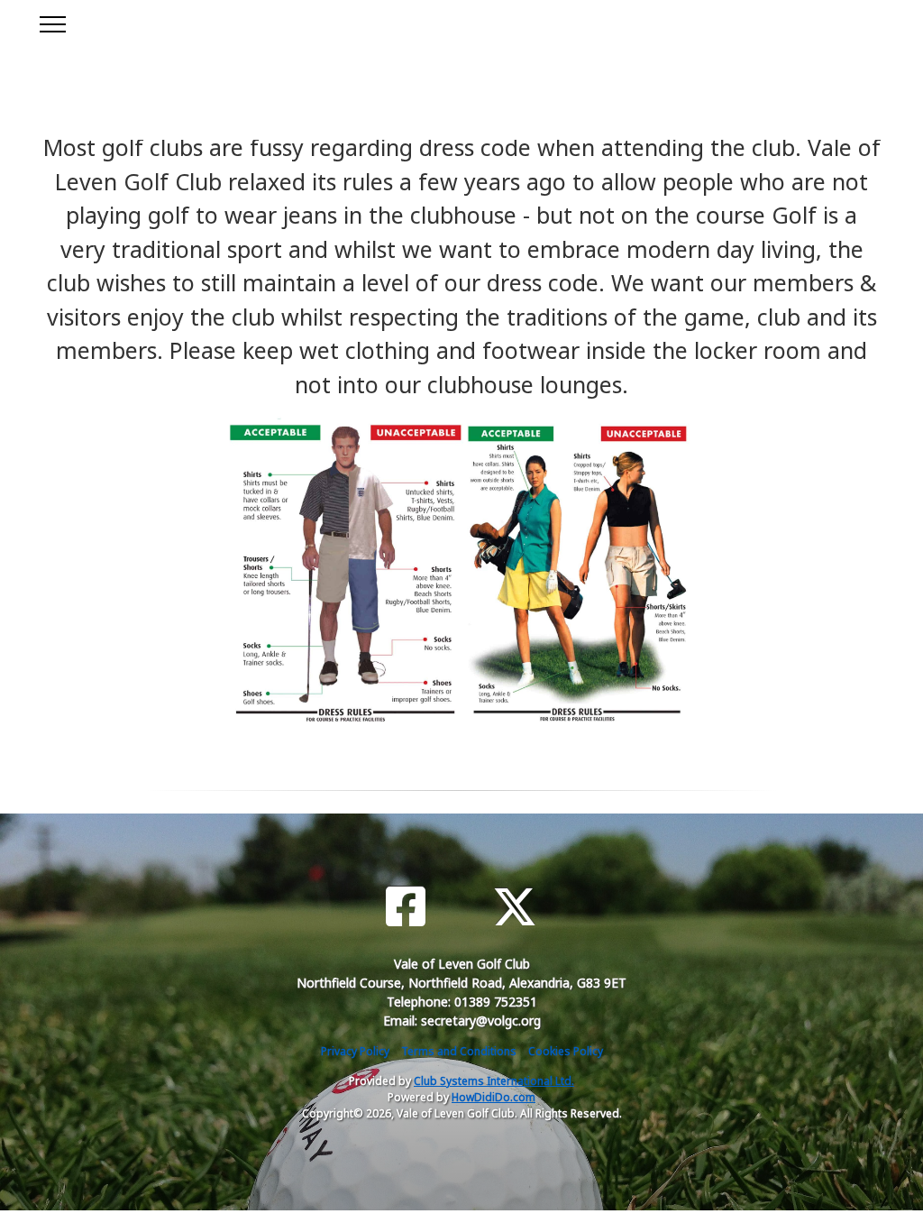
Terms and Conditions (458, 1051)
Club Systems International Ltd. (494, 1081)
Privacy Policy (355, 1051)
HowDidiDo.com (493, 1097)
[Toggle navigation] (52, 21)
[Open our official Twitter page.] (514, 907)
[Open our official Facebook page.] (405, 907)
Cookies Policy (565, 1051)
